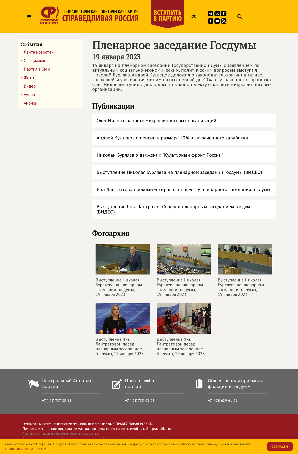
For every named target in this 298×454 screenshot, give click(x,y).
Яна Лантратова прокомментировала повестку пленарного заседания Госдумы (183, 189)
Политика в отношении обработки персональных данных (60, 433)
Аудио (29, 94)
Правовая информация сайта (27, 449)
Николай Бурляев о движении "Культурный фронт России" (160, 155)
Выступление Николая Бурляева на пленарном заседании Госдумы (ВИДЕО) (179, 172)
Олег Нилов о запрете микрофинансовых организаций (156, 120)
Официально (35, 60)
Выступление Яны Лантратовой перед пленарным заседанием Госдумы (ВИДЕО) (175, 209)
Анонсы (31, 103)
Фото (29, 77)
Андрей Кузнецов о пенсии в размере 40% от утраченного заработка (172, 138)
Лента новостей (39, 52)
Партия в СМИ (37, 69)
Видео (30, 86)
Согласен (279, 446)
